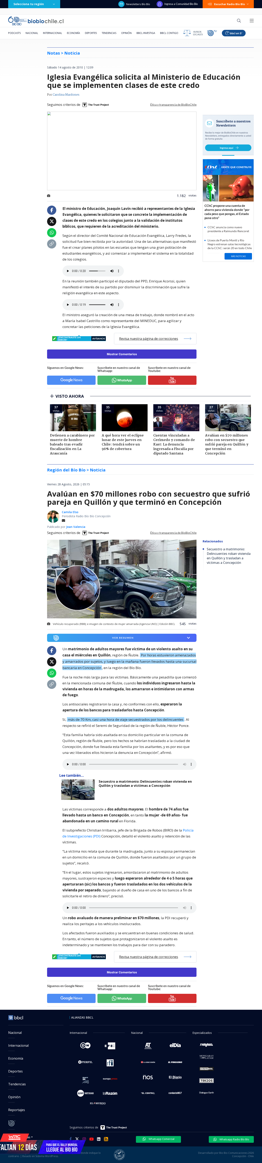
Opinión (126, 33)
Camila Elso (70, 512)
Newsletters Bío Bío (138, 4)
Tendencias (109, 33)
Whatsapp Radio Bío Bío (234, 1139)
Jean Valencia (75, 527)
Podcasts (14, 33)
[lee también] (79, 789)
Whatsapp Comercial (161, 1139)
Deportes (91, 33)
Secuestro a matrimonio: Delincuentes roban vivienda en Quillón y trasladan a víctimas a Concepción (145, 783)
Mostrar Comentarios (122, 354)
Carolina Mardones (66, 94)
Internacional (52, 33)
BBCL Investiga (146, 33)
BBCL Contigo (169, 33)
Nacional (32, 33)
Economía (73, 33)
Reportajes (16, 1110)
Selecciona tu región (29, 4)
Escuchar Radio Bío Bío (229, 4)
